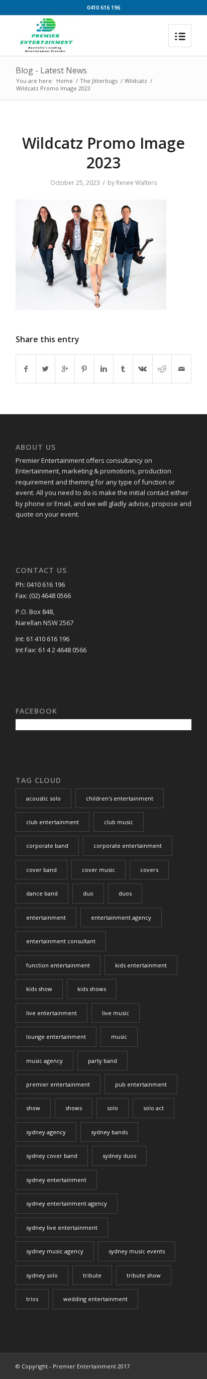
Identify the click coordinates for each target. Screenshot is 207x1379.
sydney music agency (54, 1251)
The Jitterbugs (99, 80)
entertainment (46, 917)
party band (102, 1060)
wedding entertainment (95, 1299)
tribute (92, 1275)
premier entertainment (58, 1084)
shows (73, 1108)
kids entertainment (141, 965)
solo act (153, 1108)
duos (125, 893)
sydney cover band (51, 1155)
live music (115, 1013)
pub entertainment (141, 1084)
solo (112, 1108)
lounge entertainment (56, 1036)
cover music (98, 869)
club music (118, 822)
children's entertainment (119, 798)
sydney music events (137, 1251)
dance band (42, 893)
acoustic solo (43, 798)
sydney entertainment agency (66, 1203)
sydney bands (109, 1132)
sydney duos (119, 1155)
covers (149, 869)
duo (88, 893)
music (119, 1036)
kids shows (91, 989)
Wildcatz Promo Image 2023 (103, 153)
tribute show (144, 1275)
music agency (44, 1060)
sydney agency (46, 1132)
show (33, 1108)
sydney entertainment (56, 1180)
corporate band (47, 845)
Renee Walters (136, 182)
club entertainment (52, 822)
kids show (39, 989)
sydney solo (42, 1275)
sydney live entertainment (61, 1227)
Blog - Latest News (51, 70)
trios (32, 1299)
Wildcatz (136, 80)
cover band (41, 869)
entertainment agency (121, 917)
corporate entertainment (127, 845)
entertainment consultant (60, 941)
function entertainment (58, 965)
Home (64, 80)
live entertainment (51, 1013)
